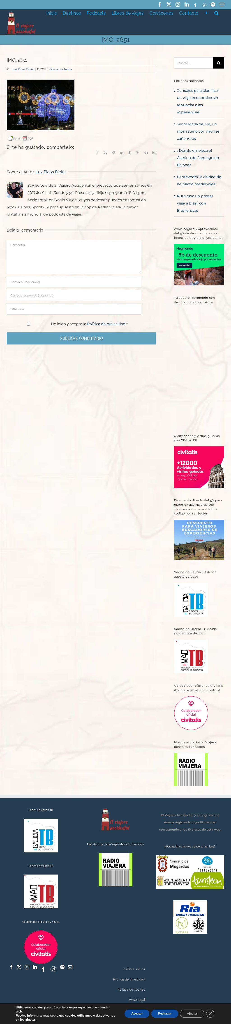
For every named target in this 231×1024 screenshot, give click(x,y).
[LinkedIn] (35, 967)
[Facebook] (11, 967)
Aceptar (137, 1013)
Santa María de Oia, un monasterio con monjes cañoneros (198, 131)
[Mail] (70, 967)
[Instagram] (27, 967)
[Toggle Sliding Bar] (206, 12)
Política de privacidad (106, 324)
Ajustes (192, 1013)
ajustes (30, 1020)
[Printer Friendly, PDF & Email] (21, 138)
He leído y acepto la (89, 324)
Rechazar (164, 1013)
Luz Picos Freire (23, 69)
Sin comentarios (61, 69)
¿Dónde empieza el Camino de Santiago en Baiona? (198, 157)
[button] (216, 12)
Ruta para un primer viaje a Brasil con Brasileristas (195, 203)
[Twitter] (19, 967)
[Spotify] (62, 967)
